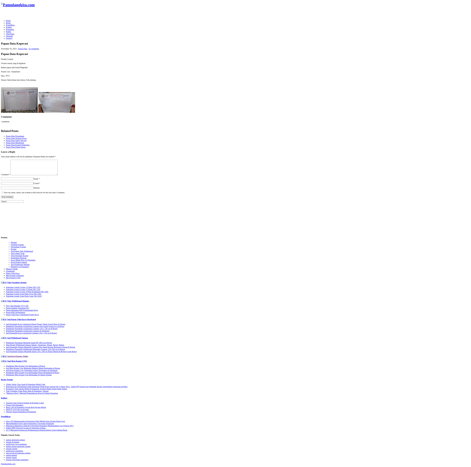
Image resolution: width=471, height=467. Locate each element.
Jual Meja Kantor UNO (17, 361)
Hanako (14, 242)
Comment (5, 174)
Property (9, 38)
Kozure (14, 249)
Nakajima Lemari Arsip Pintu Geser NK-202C (24, 296)
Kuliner (9, 27)
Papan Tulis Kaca (13, 273)
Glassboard (10, 271)
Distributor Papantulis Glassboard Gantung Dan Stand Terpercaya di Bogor (35, 326)
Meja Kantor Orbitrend (15, 276)
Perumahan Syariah (18, 247)
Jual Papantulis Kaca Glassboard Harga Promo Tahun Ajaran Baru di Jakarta (35, 324)
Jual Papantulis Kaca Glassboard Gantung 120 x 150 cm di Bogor (31, 333)
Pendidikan (10, 25)
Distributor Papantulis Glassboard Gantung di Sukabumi (27, 331)
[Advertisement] (29, 13)
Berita (8, 23)
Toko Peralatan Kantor (19, 256)
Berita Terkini (7, 380)
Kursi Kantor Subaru (19, 262)
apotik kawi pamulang (14, 451)
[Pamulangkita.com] (18, 5)
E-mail (36, 183)
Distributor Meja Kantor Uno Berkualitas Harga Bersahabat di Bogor (32, 373)
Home (8, 21)
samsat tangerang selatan (15, 440)
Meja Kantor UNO (13, 278)
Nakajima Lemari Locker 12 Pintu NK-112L (23, 289)
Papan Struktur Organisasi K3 (17, 308)
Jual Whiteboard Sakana (17, 338)
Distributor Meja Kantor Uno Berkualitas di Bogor (25, 366)
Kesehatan (10, 29)
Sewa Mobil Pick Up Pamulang (23, 260)
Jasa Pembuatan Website (20, 264)
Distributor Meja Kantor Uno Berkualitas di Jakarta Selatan (29, 375)
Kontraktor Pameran (18, 258)
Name (35, 179)
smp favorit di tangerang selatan (18, 453)
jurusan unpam (11, 449)
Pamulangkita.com (8, 464)
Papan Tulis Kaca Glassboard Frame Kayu (22, 315)
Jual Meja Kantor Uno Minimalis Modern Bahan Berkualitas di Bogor (33, 368)
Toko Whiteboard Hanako (18, 301)
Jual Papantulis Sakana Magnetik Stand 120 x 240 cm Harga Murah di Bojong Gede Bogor (41, 352)
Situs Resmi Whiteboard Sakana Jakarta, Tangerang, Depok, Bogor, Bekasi (35, 345)
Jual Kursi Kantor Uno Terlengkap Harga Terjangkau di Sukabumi (32, 370)
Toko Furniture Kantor (17, 282)
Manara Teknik (12, 269)
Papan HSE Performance (15, 312)
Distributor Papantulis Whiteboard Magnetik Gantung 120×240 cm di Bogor (35, 349)
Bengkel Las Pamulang (20, 267)
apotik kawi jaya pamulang (16, 444)
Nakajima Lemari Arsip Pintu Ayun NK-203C (24, 294)
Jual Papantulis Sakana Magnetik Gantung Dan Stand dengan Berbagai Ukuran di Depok (40, 347)
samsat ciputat (11, 457)
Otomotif (9, 36)
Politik (8, 32)
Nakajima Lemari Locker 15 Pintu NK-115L (23, 287)
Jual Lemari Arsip (18, 253)
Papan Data (22, 49)
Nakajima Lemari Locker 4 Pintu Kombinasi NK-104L (27, 292)
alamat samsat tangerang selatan (18, 446)
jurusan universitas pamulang (17, 460)
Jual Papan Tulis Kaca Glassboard (21, 319)
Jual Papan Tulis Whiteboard (22, 251)
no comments (34, 49)
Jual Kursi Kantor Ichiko (17, 356)
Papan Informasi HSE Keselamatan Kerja (22, 310)
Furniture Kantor (17, 245)
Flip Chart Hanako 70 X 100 (17, 306)
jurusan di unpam (12, 442)
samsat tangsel (11, 455)
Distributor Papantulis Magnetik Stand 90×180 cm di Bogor (29, 343)
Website (36, 188)
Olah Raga (10, 34)
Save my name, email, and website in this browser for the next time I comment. (34, 193)
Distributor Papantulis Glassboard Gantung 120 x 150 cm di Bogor (32, 329)
